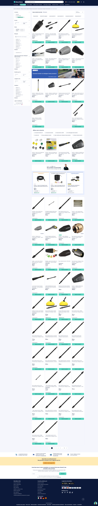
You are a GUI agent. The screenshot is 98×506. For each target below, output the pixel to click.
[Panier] (84, 2)
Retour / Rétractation (17, 484)
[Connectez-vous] (81, 2)
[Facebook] (65, 492)
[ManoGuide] (95, 503)
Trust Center (49, 504)
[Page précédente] (50, 448)
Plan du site (28, 504)
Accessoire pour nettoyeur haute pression (44, 8)
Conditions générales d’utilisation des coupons (22, 495)
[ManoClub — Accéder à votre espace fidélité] (78, 2)
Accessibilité (79, 504)
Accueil (15, 8)
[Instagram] (70, 492)
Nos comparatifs (40, 485)
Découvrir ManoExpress (42, 493)
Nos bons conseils (41, 482)
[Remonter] (83, 499)
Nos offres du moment (41, 489)
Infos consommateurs (68, 504)
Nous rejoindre (16, 492)
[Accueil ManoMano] (18, 2)
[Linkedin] (62, 492)
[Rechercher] (26, 2)
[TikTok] (72, 492)
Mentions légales (34, 504)
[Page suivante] (66, 448)
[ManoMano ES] (46, 498)
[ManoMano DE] (43, 498)
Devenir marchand (17, 490)
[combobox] (79, 12)
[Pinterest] (67, 492)
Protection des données (42, 504)
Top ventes (39, 492)
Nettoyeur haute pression (33, 8)
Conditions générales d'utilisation (58, 504)
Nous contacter (16, 487)
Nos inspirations (40, 490)
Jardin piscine (18, 8)
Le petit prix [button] (40, 173)
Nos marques (40, 487)
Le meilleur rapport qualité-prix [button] (57, 173)
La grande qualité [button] (74, 173)
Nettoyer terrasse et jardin (25, 8)
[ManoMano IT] (38, 498)
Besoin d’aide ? (16, 485)
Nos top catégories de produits (43, 484)
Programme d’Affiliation (18, 493)
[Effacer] (62, 2)
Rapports (74, 504)
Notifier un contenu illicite (18, 489)
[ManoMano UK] (41, 498)
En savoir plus (59, 477)
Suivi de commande (17, 482)
